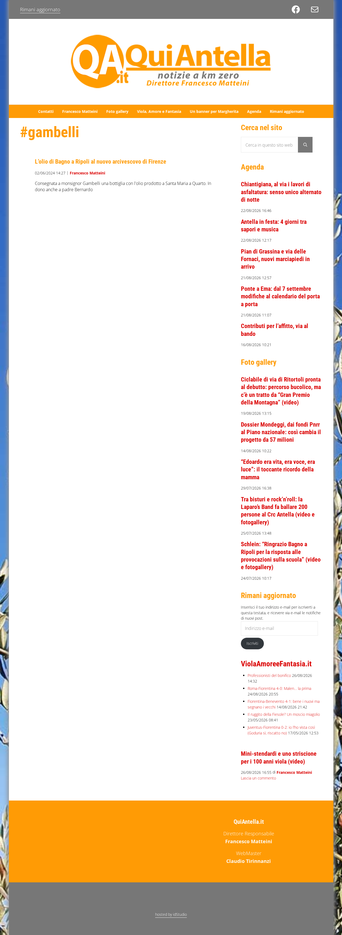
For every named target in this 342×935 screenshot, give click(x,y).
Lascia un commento (258, 778)
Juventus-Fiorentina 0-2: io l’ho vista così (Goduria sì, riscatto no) (281, 730)
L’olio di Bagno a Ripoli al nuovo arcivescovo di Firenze (100, 161)
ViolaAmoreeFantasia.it (276, 663)
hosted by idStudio (171, 914)
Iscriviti (252, 643)
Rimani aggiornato (40, 9)
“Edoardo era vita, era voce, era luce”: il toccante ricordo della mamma (278, 469)
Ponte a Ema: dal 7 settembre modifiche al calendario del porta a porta (280, 296)
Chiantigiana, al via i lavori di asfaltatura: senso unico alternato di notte (281, 192)
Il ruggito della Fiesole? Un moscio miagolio (284, 714)
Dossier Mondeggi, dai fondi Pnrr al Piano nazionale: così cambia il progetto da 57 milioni (281, 432)
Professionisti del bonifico (269, 675)
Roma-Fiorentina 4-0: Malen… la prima (279, 688)
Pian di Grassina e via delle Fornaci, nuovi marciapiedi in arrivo (275, 259)
